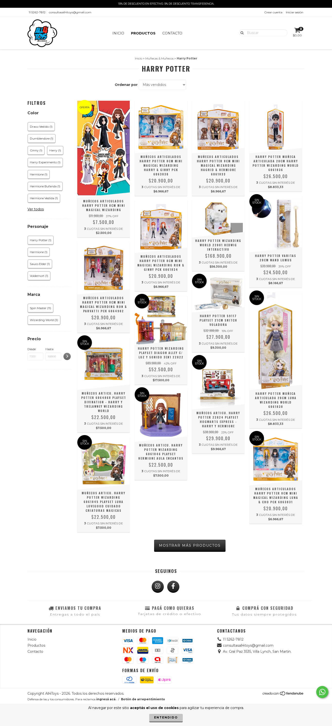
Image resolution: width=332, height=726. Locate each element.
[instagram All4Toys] (158, 587)
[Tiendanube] (283, 695)
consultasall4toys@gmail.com (70, 12)
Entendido (166, 717)
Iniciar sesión (294, 12)
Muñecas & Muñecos (159, 58)
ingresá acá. (106, 699)
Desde (31, 349)
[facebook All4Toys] (173, 587)
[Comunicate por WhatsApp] (322, 692)
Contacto (172, 33)
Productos (143, 33)
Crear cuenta (273, 12)
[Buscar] (241, 32)
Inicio (118, 33)
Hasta (49, 349)
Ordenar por (126, 84)
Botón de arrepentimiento (143, 699)
